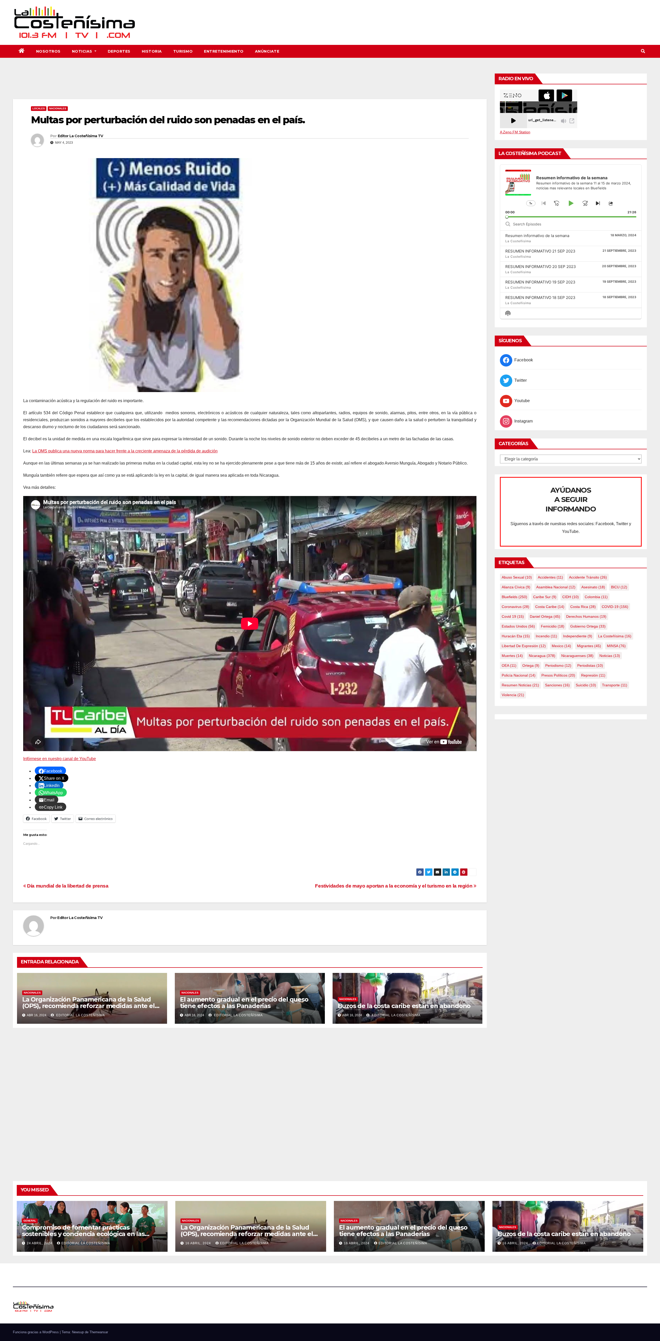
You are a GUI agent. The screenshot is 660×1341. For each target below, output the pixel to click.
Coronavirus (515, 607)
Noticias (83, 51)
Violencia (513, 695)
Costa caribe (549, 607)
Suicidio (586, 685)
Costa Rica (583, 607)
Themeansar (98, 1332)
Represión (593, 675)
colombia (596, 597)
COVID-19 (615, 607)
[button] (643, 51)
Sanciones (557, 685)
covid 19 (513, 616)
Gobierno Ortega (588, 626)
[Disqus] (250, 1098)
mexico (561, 646)
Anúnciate (267, 51)
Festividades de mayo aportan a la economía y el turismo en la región (394, 886)
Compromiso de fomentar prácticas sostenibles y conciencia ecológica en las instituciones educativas (83, 1234)
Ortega (530, 665)
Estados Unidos (518, 626)
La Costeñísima (614, 636)
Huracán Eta (516, 636)
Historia (152, 51)
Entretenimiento (224, 51)
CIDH (570, 597)
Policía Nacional (518, 675)
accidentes (550, 577)
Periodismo (558, 665)
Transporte (614, 685)
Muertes (512, 656)
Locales (38, 108)
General (29, 1220)
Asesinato (593, 587)
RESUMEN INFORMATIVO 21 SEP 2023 (540, 251)
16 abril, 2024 (198, 1243)
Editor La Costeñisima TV (80, 136)
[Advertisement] (250, 84)
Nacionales (57, 108)
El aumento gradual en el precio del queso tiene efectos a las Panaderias (244, 1003)
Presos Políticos (558, 675)
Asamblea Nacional (555, 587)
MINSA (616, 646)
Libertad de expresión (524, 646)
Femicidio (552, 626)
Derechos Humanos (586, 616)
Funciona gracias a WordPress (36, 1332)
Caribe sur (544, 597)
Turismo (183, 51)
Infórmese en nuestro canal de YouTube (59, 759)
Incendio (546, 636)
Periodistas (590, 665)
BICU (619, 587)
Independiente (577, 636)
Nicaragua (542, 656)
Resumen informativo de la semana (537, 235)
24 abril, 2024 (40, 1243)
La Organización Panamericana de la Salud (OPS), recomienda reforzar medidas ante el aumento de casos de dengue (88, 1006)
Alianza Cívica (516, 587)
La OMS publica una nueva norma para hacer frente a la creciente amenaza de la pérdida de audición (125, 451)
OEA (509, 665)
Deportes (119, 51)
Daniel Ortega (545, 616)
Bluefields (514, 597)
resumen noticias (520, 685)
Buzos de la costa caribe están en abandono (404, 1006)
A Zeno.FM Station (515, 132)
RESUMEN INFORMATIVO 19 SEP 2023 (540, 282)
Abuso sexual (517, 577)
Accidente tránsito (588, 577)
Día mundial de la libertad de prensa (67, 886)
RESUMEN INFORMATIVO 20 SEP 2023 (540, 266)
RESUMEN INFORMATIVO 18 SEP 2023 (540, 297)
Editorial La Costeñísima (80, 1015)
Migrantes (589, 646)
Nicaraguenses (577, 656)
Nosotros (48, 51)
